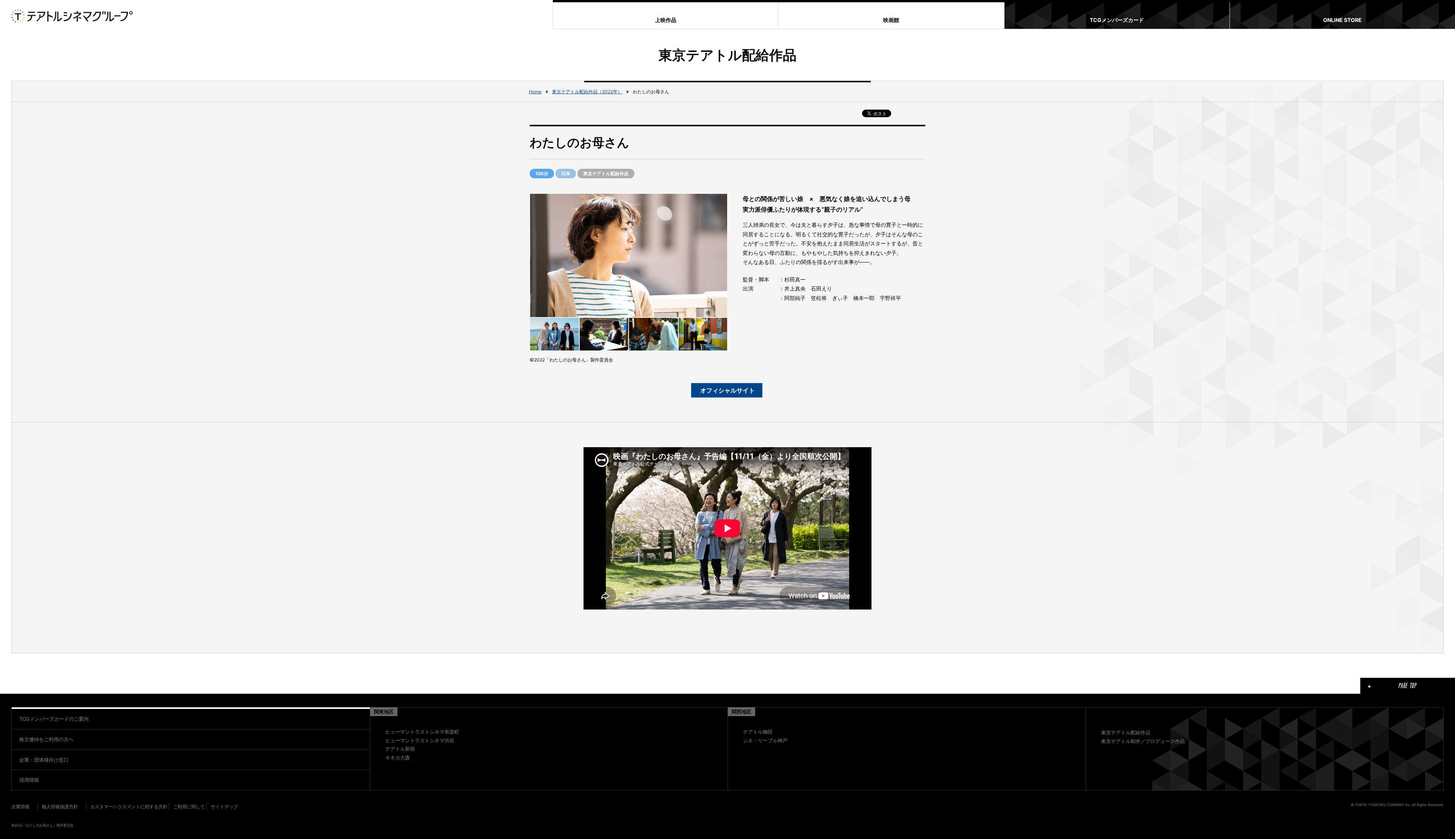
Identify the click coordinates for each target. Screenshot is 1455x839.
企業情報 (20, 806)
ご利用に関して (189, 806)
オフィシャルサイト (727, 390)
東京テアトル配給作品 (1125, 732)
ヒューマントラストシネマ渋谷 (419, 740)
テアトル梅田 (758, 732)
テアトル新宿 (400, 749)
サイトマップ (224, 806)
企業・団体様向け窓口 (44, 760)
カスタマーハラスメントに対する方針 (128, 806)
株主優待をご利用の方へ (46, 739)
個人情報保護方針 (60, 806)
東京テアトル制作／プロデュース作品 (1143, 741)
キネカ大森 (397, 757)
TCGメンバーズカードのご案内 (54, 719)
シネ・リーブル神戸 (765, 740)
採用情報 (29, 780)
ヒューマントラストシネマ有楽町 (422, 732)
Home (535, 91)
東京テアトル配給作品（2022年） (587, 91)
